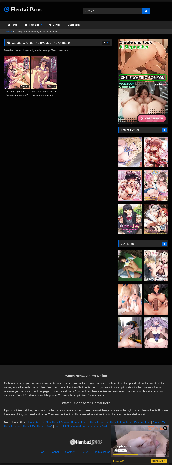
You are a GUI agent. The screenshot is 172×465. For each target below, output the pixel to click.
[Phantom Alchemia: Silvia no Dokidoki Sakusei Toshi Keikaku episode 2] (156, 219)
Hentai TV (29, 426)
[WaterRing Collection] (156, 332)
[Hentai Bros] (86, 442)
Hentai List (33, 24)
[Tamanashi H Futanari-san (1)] (156, 265)
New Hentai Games (57, 422)
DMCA (84, 452)
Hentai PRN (61, 426)
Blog (41, 452)
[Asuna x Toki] (130, 299)
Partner (54, 452)
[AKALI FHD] (156, 299)
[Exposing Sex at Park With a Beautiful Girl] (130, 265)
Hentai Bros (25, 9)
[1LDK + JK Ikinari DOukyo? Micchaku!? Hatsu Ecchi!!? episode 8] (130, 219)
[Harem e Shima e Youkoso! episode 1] (156, 185)
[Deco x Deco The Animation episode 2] (156, 152)
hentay (104, 422)
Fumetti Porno (79, 422)
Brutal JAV (159, 422)
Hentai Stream (35, 422)
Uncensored (74, 24)
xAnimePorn (78, 426)
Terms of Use (102, 452)
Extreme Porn (142, 422)
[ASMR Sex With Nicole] (130, 152)
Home (14, 24)
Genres (56, 24)
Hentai (94, 422)
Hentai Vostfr (44, 426)
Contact (69, 452)
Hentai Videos (12, 426)
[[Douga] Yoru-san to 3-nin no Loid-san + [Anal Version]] (130, 332)
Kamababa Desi (97, 426)
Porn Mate (126, 422)
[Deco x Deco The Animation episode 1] (130, 185)
